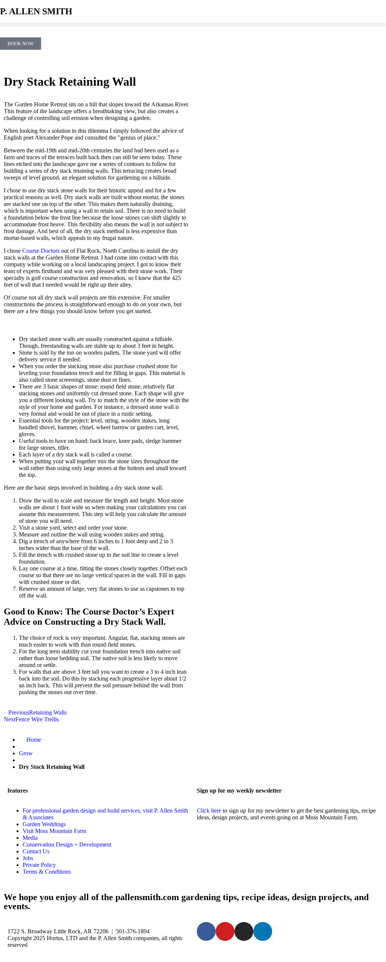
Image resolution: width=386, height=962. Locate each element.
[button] (193, 25)
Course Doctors (41, 250)
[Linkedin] (262, 931)
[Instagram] (243, 931)
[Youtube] (225, 931)
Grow (26, 753)
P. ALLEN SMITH (36, 11)
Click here (209, 810)
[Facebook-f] (206, 931)
